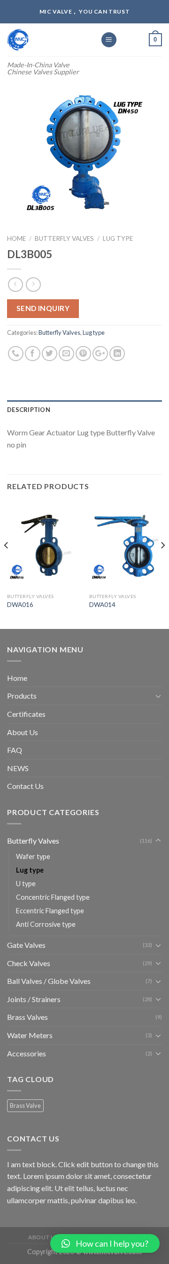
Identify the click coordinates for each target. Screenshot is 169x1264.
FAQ (14, 749)
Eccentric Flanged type (50, 911)
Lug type (118, 238)
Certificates (26, 713)
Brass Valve (25, 1105)
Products (22, 695)
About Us (22, 732)
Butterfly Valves (64, 238)
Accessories (26, 1053)
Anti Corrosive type (46, 924)
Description (28, 409)
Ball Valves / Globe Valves (49, 980)
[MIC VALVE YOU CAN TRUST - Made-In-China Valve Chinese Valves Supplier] (46, 39)
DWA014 (102, 604)
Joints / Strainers (34, 999)
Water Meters (30, 1035)
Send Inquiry (43, 308)
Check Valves (28, 963)
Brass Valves (27, 1016)
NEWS (18, 768)
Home (16, 238)
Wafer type (33, 856)
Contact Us (25, 785)
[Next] (162, 564)
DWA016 (20, 604)
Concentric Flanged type (53, 897)
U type (26, 884)
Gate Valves (26, 944)
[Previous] (6, 564)
